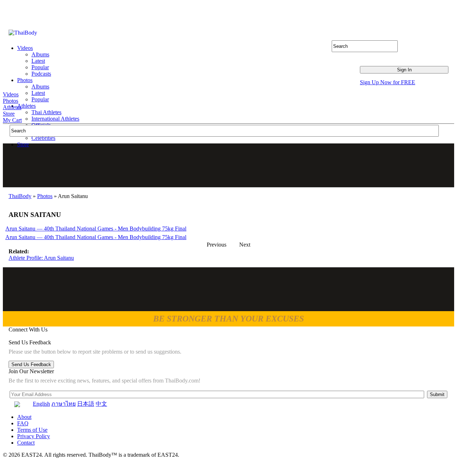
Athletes (12, 107)
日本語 (85, 404)
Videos (11, 94)
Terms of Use (32, 430)
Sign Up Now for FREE (387, 82)
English (41, 404)
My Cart (12, 120)
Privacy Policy (33, 436)
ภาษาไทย (63, 404)
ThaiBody (20, 196)
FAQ (23, 423)
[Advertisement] (229, 165)
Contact (26, 443)
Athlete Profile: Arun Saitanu (41, 258)
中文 (101, 404)
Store (9, 114)
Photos (10, 101)
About (24, 417)
